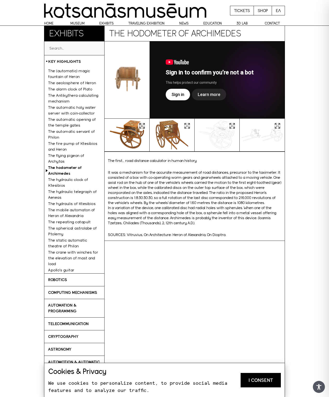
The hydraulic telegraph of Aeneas (72, 194)
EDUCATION (212, 23)
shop (263, 10)
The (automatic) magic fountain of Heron (69, 74)
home (48, 23)
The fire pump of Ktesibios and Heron (72, 146)
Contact (272, 23)
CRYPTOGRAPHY (63, 336)
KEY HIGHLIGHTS (64, 61)
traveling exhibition (146, 23)
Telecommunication (68, 323)
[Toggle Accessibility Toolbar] (318, 386)
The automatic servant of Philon (71, 134)
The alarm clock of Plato (70, 89)
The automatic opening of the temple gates (72, 122)
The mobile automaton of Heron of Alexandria (71, 213)
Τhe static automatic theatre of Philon (67, 243)
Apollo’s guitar (61, 270)
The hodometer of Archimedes (64, 170)
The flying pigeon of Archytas (66, 158)
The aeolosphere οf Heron (72, 83)
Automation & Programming (62, 308)
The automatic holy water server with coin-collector (72, 110)
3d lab (242, 23)
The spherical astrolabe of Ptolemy (72, 231)
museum (77, 23)
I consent (261, 380)
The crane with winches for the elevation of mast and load (73, 258)
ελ (278, 10)
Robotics (57, 279)
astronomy (60, 349)
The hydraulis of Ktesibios (72, 203)
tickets (242, 10)
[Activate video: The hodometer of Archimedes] (217, 79)
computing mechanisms (72, 292)
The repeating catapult (69, 222)
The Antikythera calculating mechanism (73, 98)
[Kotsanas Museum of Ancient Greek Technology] (125, 11)
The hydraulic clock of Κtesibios (68, 182)
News (184, 23)
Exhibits (106, 23)
